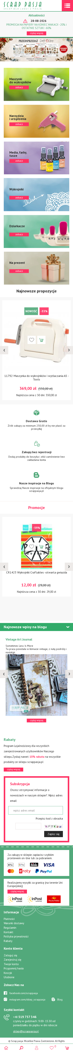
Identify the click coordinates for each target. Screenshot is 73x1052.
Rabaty (8, 941)
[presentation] (4, 350)
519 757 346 (24, 1017)
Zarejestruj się (12, 959)
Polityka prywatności (16, 936)
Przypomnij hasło (14, 968)
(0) (67, 1048)
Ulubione (9, 977)
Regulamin (10, 927)
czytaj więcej (36, 33)
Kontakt (8, 932)
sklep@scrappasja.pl (26, 1031)
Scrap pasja (31, 5)
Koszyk (8, 973)
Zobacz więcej (36, 422)
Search (21, 1048)
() (52, 1046)
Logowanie (36, 1048)
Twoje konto (11, 964)
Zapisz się (54, 834)
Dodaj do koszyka (47, 340)
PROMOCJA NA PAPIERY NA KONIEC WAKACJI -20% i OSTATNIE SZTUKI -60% (36, 26)
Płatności (9, 919)
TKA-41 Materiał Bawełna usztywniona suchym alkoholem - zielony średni (42, 594)
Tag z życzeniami (17, 639)
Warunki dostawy (14, 923)
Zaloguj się (10, 955)
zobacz (36, 84)
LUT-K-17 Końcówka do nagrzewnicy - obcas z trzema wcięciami (42, 377)
